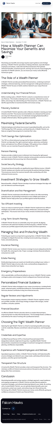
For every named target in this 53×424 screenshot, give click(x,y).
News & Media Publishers (7, 42)
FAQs (18, 414)
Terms (45, 419)
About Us (36, 419)
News (13, 414)
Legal (49, 419)
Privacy (40, 419)
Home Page (6, 414)
